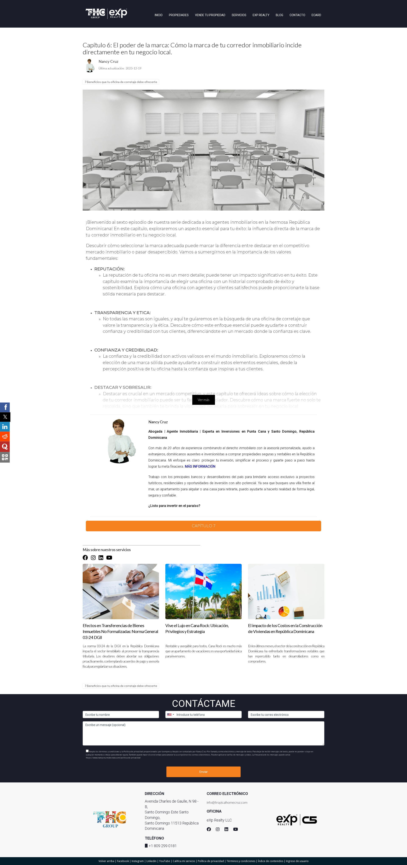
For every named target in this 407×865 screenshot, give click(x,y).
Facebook (123, 861)
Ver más (203, 400)
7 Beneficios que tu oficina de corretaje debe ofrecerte (121, 82)
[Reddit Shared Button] (5, 436)
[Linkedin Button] (101, 557)
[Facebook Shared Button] (5, 407)
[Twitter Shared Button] (5, 417)
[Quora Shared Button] (5, 446)
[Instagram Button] (93, 557)
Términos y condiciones (241, 861)
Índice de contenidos (270, 861)
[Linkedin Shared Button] (5, 427)
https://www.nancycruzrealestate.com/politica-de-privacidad (113, 757)
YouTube (164, 861)
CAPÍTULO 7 (203, 525)
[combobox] (170, 714)
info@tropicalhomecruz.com (227, 802)
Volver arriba (106, 861)
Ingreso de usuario (297, 861)
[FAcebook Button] (85, 557)
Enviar (203, 772)
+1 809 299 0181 (163, 846)
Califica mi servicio (184, 861)
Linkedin (151, 861)
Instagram (138, 861)
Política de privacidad (211, 861)
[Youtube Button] (109, 557)
